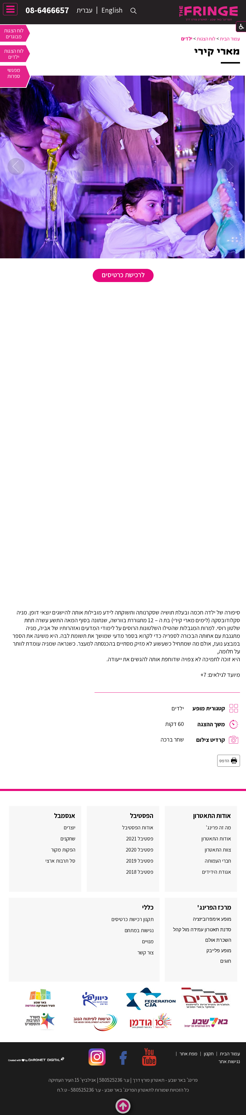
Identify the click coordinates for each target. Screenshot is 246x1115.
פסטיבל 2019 (139, 860)
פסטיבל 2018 (139, 871)
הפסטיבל (141, 815)
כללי (148, 907)
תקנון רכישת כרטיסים (132, 919)
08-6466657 (47, 10)
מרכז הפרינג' (214, 907)
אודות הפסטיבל (137, 827)
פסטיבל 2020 (139, 849)
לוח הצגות (206, 38)
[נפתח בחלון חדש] (206, 999)
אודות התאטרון (212, 815)
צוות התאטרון (218, 849)
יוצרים (69, 827)
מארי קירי (217, 51)
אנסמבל (64, 815)
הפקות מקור (63, 849)
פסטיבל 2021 (139, 838)
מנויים (147, 941)
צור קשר (145, 952)
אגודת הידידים (216, 871)
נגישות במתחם (138, 930)
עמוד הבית (230, 38)
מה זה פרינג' (218, 827)
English (111, 10)
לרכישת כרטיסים (123, 274)
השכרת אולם (218, 940)
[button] (134, 11)
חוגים (225, 961)
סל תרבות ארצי (60, 860)
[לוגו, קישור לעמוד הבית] (208, 13)
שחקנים (67, 838)
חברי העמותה (218, 860)
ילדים (186, 38)
